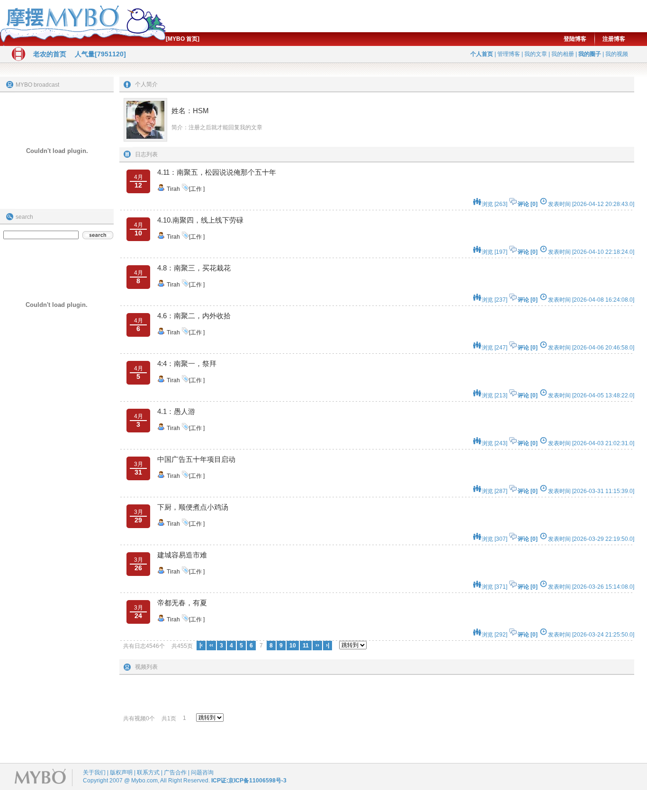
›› (317, 645)
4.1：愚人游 (176, 411)
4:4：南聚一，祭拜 (186, 363)
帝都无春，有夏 (182, 603)
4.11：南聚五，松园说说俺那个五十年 (216, 172)
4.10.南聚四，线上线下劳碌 (200, 220)
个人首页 (481, 54)
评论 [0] (528, 204)
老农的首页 (49, 54)
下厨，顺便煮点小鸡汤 (192, 507)
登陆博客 (575, 39)
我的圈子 (589, 54)
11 (306, 645)
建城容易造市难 (182, 555)
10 (292, 645)
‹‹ (211, 645)
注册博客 (613, 39)
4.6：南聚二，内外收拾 (194, 316)
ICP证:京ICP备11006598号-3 (249, 780)
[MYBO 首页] (182, 39)
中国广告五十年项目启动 (196, 459)
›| (327, 645)
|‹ (201, 645)
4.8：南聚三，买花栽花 (194, 268)
